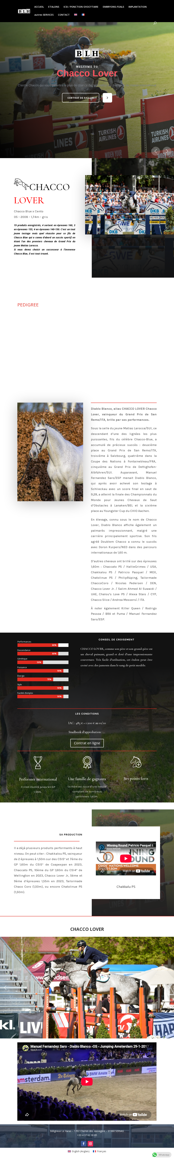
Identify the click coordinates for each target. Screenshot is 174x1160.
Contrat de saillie (80, 97)
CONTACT (64, 15)
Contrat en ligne (87, 743)
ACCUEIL (39, 7)
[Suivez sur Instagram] (90, 1143)
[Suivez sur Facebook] (83, 1143)
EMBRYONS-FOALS (113, 7)
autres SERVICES (44, 15)
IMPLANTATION (137, 7)
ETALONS (53, 7)
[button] (80, 98)
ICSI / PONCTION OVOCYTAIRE (81, 7)
